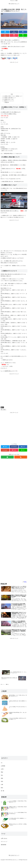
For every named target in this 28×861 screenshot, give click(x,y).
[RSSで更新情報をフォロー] (20, 457)
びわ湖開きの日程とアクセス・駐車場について (12, 96)
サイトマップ (4, 841)
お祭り (2, 769)
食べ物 (2, 790)
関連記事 (7, 102)
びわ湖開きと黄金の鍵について (9, 97)
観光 (3, 407)
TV (1, 762)
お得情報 (3, 765)
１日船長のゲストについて (8, 100)
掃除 (2, 778)
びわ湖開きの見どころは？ (8, 99)
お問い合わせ (4, 838)
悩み (2, 775)
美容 (2, 781)
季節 (2, 772)
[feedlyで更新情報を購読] (7, 457)
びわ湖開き (4, 409)
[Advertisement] (14, 77)
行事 (2, 784)
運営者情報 (3, 844)
